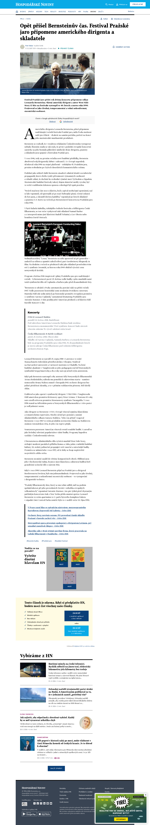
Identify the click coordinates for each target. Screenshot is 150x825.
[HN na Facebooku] (38, 803)
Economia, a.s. (36, 791)
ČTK (27, 92)
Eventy (107, 792)
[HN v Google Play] (29, 814)
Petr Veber (29, 46)
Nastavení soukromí (85, 795)
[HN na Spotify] (48, 803)
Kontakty (63, 788)
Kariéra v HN (64, 799)
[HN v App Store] (44, 814)
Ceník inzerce (64, 802)
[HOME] (17, 12)
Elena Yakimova (26, 714)
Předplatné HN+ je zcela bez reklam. (84, 646)
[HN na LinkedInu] (44, 803)
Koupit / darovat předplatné (114, 788)
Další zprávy (56, 768)
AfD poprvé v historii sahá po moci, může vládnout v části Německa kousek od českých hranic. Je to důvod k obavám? (64, 743)
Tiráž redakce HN (65, 792)
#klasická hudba (33, 541)
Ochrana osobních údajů (87, 788)
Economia (63, 795)
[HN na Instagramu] (41, 803)
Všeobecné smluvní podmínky (89, 799)
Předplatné (138, 4)
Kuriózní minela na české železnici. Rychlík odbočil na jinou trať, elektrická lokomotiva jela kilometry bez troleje (69, 666)
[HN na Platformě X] (34, 803)
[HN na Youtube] (51, 803)
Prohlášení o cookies (85, 792)
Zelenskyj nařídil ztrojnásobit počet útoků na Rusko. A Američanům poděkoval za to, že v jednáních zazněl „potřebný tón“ (71, 692)
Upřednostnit (68, 121)
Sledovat (52, 121)
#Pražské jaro (47, 541)
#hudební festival (61, 541)
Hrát (61, 564)
